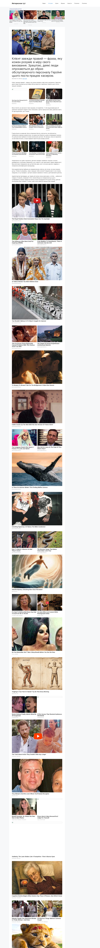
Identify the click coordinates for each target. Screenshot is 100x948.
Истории (50, 3)
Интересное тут (19, 3)
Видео (44, 3)
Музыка (63, 3)
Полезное (76, 3)
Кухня (56, 3)
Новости (69, 3)
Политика (84, 3)
